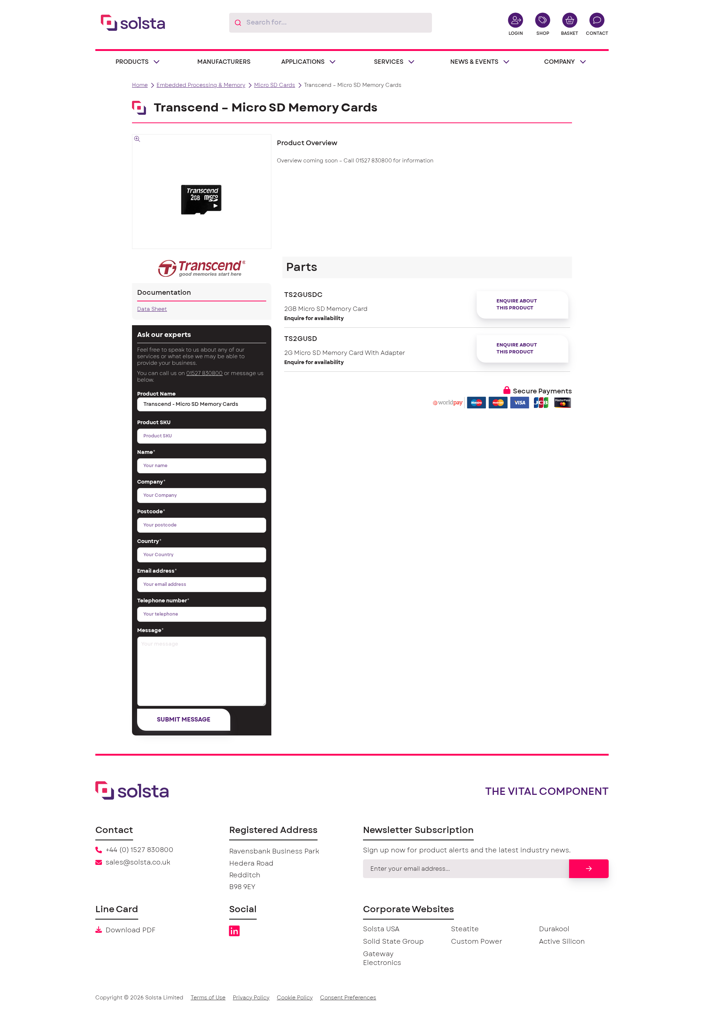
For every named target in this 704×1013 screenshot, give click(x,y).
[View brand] (201, 268)
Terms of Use (208, 998)
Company (151, 482)
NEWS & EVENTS (474, 62)
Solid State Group (393, 942)
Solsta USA (381, 929)
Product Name (156, 394)
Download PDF (130, 930)
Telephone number (163, 600)
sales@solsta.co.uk (138, 862)
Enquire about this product (516, 305)
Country (149, 541)
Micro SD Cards (274, 85)
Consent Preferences (348, 998)
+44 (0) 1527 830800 (139, 850)
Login (516, 33)
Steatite (465, 929)
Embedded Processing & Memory (201, 85)
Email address (157, 571)
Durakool (554, 929)
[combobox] (330, 23)
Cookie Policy (295, 998)
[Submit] (237, 23)
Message (150, 630)
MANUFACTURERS (223, 62)
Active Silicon (562, 942)
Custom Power (476, 942)
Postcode (151, 511)
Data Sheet (152, 309)
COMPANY (559, 62)
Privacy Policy (251, 998)
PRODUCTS (131, 62)
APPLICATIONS (302, 62)
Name (146, 452)
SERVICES (388, 62)
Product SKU (153, 422)
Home (140, 85)
